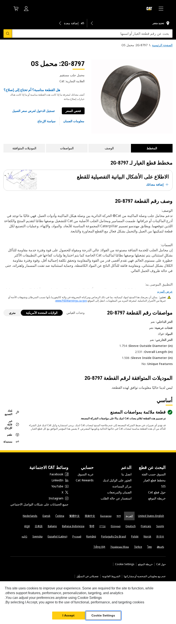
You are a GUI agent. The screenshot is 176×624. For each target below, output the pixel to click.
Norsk (147, 536)
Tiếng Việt (99, 547)
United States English (151, 516)
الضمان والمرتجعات (119, 492)
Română (91, 536)
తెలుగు (160, 547)
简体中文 (90, 516)
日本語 (38, 526)
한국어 (160, 536)
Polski (134, 536)
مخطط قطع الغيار (154, 480)
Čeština (59, 516)
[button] (33, 111)
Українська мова (119, 547)
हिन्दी (92, 526)
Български (105, 516)
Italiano (52, 526)
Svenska (37, 536)
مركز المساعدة (122, 486)
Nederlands (30, 516)
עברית (102, 526)
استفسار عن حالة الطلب (116, 498)
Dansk (46, 516)
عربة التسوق (86, 474)
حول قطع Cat (157, 492)
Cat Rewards (85, 480)
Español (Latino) (57, 536)
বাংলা (119, 516)
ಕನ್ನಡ (27, 526)
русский (76, 536)
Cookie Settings (124, 564)
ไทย (149, 547)
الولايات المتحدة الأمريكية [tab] (42, 313)
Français (146, 526)
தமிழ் (24, 536)
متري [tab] (12, 313)
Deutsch (131, 526)
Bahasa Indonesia (73, 526)
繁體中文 (74, 516)
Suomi (160, 526)
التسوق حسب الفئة (154, 474)
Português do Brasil (113, 536)
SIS (163, 486)
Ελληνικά (115, 526)
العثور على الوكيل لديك (117, 480)
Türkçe (138, 547)
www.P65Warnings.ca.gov (71, 300)
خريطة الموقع (157, 498)
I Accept (68, 615)
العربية (129, 516)
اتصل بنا (126, 474)
